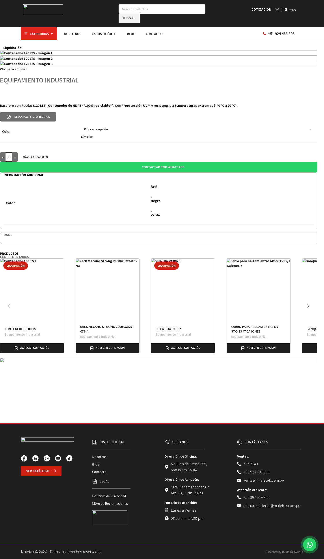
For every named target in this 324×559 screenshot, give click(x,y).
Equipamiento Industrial (39, 80)
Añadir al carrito (35, 157)
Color (6, 131)
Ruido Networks (292, 552)
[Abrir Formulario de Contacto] (309, 544)
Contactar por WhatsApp (163, 167)
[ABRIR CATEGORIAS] (52, 33)
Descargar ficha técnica (32, 117)
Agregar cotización (34, 348)
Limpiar (87, 136)
